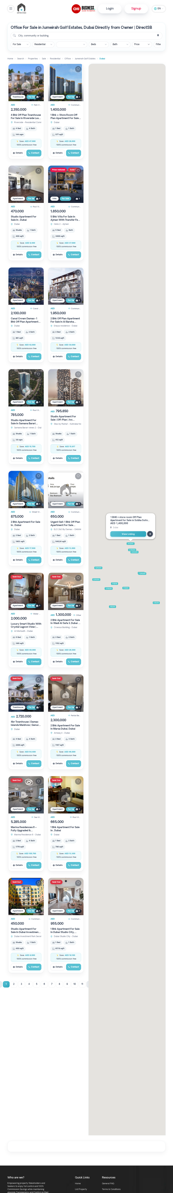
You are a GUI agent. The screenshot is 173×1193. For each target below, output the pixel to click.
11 (82, 984)
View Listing (128, 534)
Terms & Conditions (111, 1189)
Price (136, 44)
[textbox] (33, 35)
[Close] (150, 534)
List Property (81, 1189)
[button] (109, 588)
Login (110, 8)
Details (19, 153)
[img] (26, 82)
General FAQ (108, 1184)
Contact (35, 153)
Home (78, 1184)
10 (74, 984)
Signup (136, 8)
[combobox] (86, 35)
